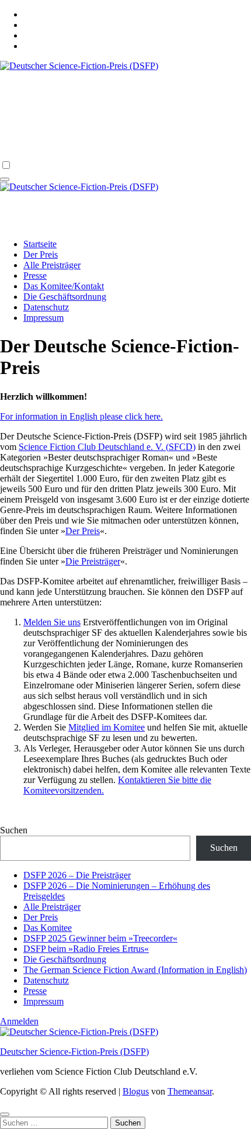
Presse (35, 275)
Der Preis (40, 254)
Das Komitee (47, 928)
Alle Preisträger (52, 265)
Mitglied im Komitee (106, 727)
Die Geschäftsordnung (64, 297)
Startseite (40, 244)
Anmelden (19, 1021)
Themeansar (190, 1091)
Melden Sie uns (52, 622)
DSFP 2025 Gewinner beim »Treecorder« (100, 938)
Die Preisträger (92, 561)
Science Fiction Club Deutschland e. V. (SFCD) (107, 447)
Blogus (136, 1091)
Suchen (13, 830)
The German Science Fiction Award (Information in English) (135, 970)
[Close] (4, 1114)
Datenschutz (46, 307)
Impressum (43, 318)
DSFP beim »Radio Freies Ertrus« (86, 949)
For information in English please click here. (81, 416)
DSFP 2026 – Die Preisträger (77, 875)
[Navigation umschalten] (4, 179)
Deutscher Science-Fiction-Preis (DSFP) (124, 200)
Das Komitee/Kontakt (63, 286)
